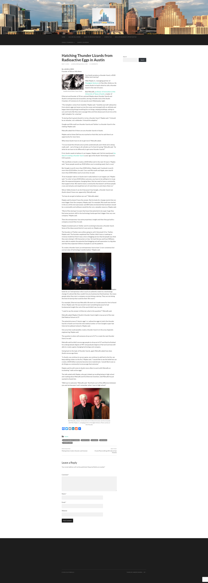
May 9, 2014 (65, 64)
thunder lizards (67, 442)
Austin (66, 436)
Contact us (108, 37)
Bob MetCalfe (85, 440)
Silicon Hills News (75, 37)
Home (63, 37)
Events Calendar (83, 42)
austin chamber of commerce (71, 440)
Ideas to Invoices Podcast (92, 37)
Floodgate (95, 440)
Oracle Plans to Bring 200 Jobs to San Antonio (106, 450)
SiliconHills (70, 572)
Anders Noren (137, 572)
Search (125, 56)
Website (64, 511)
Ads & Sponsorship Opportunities (125, 37)
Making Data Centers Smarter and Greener (75, 450)
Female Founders (67, 42)
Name (64, 494)
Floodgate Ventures (92, 83)
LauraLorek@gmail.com (79, 64)
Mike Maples (103, 440)
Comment (65, 475)
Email (64, 502)
